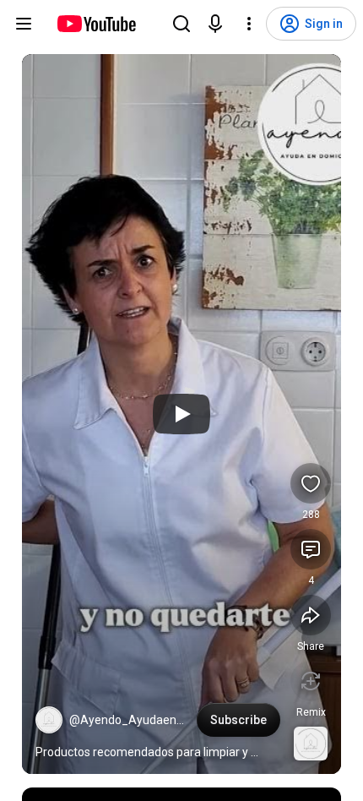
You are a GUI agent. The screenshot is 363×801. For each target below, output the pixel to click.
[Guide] (24, 24)
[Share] (310, 615)
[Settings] (249, 24)
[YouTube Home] (96, 23)
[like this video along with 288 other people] (310, 483)
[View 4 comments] (310, 549)
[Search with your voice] (215, 24)
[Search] (181, 24)
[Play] (181, 414)
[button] (48, 719)
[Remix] (310, 681)
